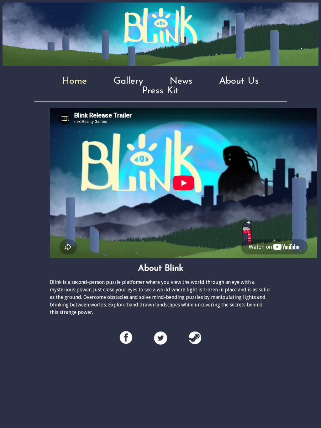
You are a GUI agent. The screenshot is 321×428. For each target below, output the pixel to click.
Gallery (128, 81)
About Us (239, 81)
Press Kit (160, 91)
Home (74, 81)
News (181, 81)
